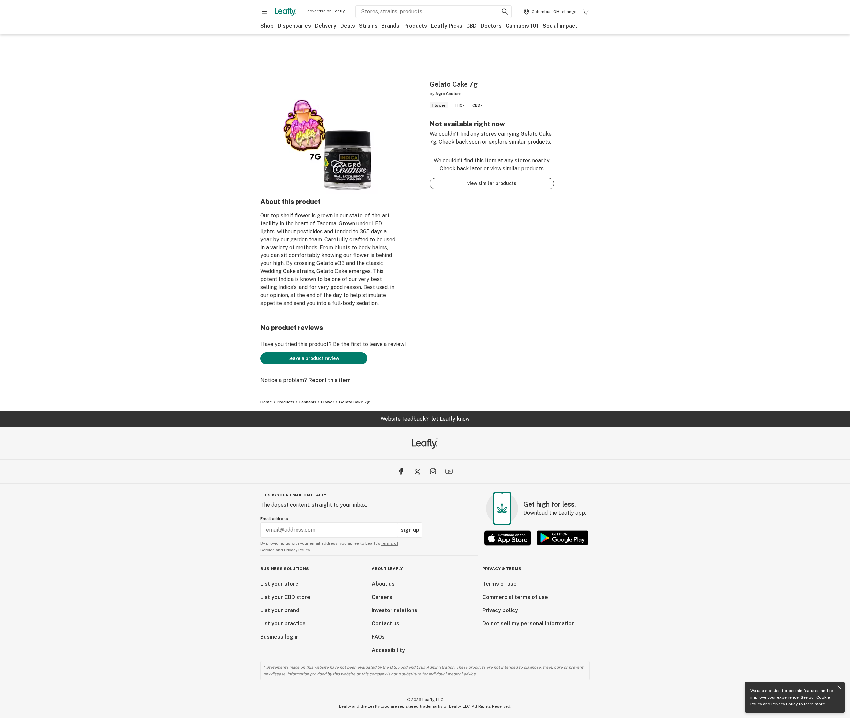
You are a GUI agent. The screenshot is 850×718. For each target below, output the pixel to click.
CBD (471, 26)
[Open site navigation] (264, 12)
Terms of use (499, 584)
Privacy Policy (784, 704)
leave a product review (313, 358)
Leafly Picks (446, 26)
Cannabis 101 (522, 26)
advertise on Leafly (326, 11)
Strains (368, 26)
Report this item (329, 380)
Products (415, 26)
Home (266, 402)
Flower (327, 402)
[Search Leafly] (505, 11)
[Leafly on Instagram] (433, 471)
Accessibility (388, 650)
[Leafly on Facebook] (401, 471)
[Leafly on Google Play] (562, 538)
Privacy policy (500, 610)
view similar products (492, 183)
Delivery (325, 26)
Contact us (385, 623)
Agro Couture (448, 93)
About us (383, 584)
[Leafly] (285, 12)
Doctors (491, 26)
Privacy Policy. (297, 550)
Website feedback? (425, 419)
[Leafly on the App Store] (507, 538)
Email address (274, 518)
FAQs (378, 637)
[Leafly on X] (417, 471)
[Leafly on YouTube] (449, 471)
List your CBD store (285, 597)
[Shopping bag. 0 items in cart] (586, 12)
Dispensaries (294, 26)
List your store (279, 584)
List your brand (279, 610)
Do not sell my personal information (528, 623)
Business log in (279, 637)
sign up (410, 530)
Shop (267, 26)
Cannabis (307, 402)
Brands (390, 26)
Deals (347, 26)
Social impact (560, 26)
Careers (382, 597)
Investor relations (394, 610)
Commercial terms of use (515, 597)
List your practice (283, 623)
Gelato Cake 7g (354, 402)
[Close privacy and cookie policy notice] (839, 687)
